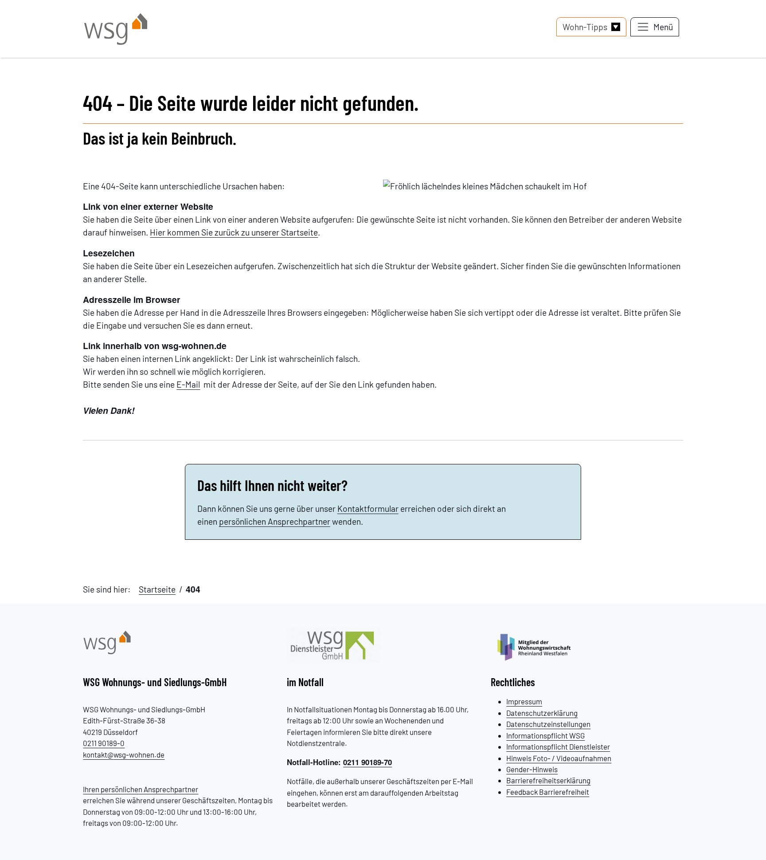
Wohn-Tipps (585, 27)
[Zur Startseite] (107, 641)
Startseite (157, 589)
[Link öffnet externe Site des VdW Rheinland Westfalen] (539, 646)
